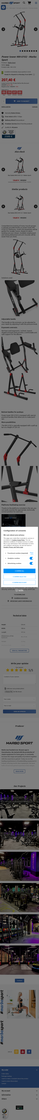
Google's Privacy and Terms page (13, 547)
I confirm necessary (19, 582)
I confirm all (19, 571)
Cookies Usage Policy (18, 540)
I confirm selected (19, 577)
